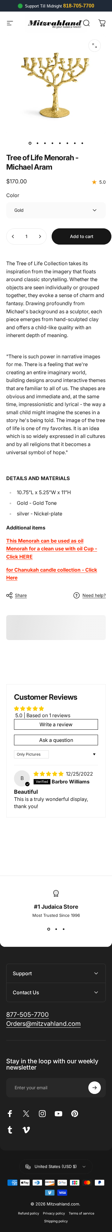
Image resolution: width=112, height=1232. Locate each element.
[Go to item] (30, 143)
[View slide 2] (56, 929)
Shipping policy (56, 1221)
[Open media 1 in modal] (94, 45)
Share (21, 595)
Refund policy (28, 1213)
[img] (49, 774)
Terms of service (81, 1213)
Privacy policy (54, 1213)
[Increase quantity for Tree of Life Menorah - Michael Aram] (39, 236)
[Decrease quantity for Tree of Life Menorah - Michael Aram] (13, 236)
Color (12, 195)
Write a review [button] (56, 724)
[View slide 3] (63, 929)
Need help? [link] (94, 595)
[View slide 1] (48, 929)
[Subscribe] (94, 1087)
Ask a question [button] (56, 740)
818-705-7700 (78, 5)
